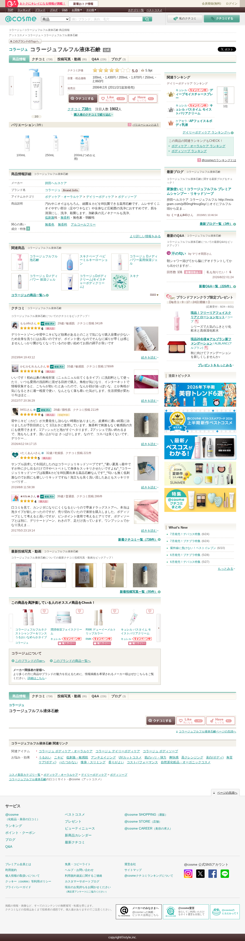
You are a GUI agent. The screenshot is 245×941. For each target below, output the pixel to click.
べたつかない (68, 762)
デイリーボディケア (100, 197)
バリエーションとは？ (146, 124)
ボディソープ (127, 197)
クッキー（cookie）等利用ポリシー (28, 881)
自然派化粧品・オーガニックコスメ (186, 762)
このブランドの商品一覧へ (72, 661)
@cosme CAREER (148, 828)
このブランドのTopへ (30, 661)
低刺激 (49, 217)
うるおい (45, 757)
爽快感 (173, 757)
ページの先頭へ (207, 731)
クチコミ (42, 59)
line (225, 873)
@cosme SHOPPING (146, 814)
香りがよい (116, 762)
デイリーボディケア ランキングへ (206, 132)
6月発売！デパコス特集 (185, 562)
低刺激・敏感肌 (77, 757)
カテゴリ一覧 (136, 10)
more (153, 294)
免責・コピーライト (78, 864)
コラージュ (18, 49)
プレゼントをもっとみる (215, 365)
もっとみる (225, 568)
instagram (188, 873)
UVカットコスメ (130, 757)
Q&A (64, 9)
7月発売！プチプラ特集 (185, 541)
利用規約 (11, 870)
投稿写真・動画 (72, 59)
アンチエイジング (103, 757)
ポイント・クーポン (20, 833)
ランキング (24, 9)
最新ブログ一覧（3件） (216, 224)
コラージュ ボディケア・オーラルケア (66, 751)
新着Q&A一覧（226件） (216, 286)
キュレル (55, 638)
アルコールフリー (83, 224)
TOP (10, 9)
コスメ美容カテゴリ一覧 (24, 774)
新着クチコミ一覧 (137, 539)
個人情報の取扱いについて (22, 875)
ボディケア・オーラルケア (63, 197)
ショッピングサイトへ (67, 643)
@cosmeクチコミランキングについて (148, 875)
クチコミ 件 (79, 109)
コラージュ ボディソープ (160, 751)
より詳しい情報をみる (145, 236)
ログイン (231, 3)
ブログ (54, 9)
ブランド (40, 9)
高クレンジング (192, 757)
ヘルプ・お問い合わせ (79, 870)
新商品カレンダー (78, 835)
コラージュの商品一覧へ (28, 295)
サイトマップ (133, 870)
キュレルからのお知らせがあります (71, 638)
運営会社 (130, 864)
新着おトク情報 (83, 4)
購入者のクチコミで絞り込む (92, 114)
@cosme (22, 817)
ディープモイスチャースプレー (194, 94)
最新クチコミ (75, 842)
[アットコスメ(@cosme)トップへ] (20, 20)
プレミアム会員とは (18, 864)
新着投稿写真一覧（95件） (138, 591)
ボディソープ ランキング (189, 151)
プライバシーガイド (18, 887)
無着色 (49, 224)
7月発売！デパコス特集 (185, 534)
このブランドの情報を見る (25, 41)
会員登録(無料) (211, 3)
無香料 (65, 217)
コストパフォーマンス (142, 762)
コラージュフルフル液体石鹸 (65, 49)
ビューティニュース (80, 828)
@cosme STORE (143, 821)
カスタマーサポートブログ (82, 881)
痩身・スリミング (93, 762)
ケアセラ (181, 121)
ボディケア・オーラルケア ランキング (198, 146)
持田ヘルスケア (56, 183)
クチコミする (83, 98)
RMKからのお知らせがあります (102, 638)
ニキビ (58, 757)
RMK (88, 638)
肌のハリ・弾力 (155, 757)
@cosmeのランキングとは (219, 160)
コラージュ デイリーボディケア (117, 751)
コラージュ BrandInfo (72, 190)
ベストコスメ (154, 10)
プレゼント (73, 821)
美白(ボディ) (214, 757)
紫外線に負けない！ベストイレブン (193, 548)
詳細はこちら (36, 678)
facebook (212, 873)
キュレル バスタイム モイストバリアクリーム (194, 109)
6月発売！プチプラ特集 (185, 555)
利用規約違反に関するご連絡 (83, 875)
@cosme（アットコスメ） (86, 779)
